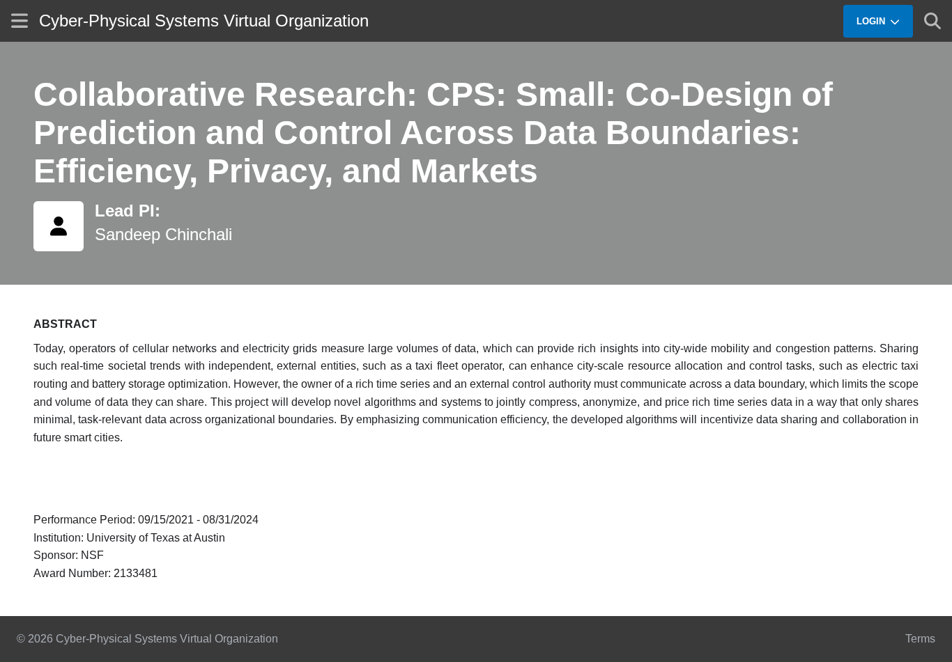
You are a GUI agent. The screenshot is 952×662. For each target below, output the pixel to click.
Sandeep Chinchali (163, 234)
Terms (920, 639)
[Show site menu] (19, 20)
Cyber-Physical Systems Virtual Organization (204, 20)
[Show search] (932, 21)
